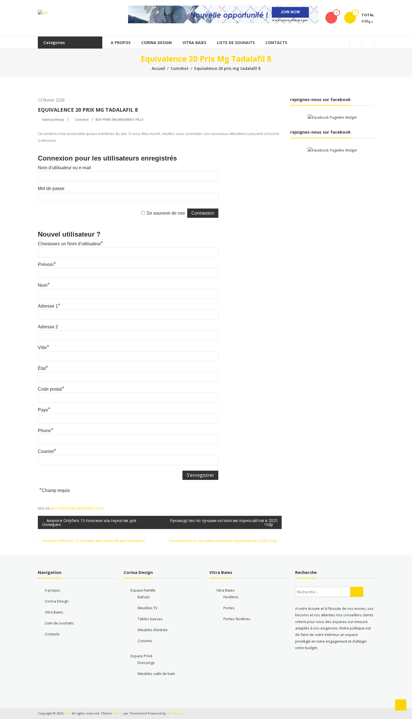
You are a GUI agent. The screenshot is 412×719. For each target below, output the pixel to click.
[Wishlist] (331, 17)
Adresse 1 (49, 306)
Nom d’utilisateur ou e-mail (64, 167)
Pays (44, 409)
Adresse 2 (48, 326)
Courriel (47, 451)
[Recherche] (356, 592)
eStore (118, 713)
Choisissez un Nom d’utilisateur (70, 243)
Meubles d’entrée (153, 629)
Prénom (47, 264)
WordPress (175, 713)
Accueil (158, 68)
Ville (43, 347)
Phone (46, 430)
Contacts (276, 42)
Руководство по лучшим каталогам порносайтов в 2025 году (223, 522)
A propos (121, 42)
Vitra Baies (194, 42)
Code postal (51, 389)
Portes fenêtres (236, 618)
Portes (229, 607)
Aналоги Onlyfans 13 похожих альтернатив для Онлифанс (89, 522)
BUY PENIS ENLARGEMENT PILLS (119, 119)
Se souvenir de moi (166, 213)
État (43, 368)
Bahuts (144, 596)
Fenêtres (231, 596)
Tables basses (150, 618)
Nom (44, 285)
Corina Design (156, 42)
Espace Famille (143, 590)
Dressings (146, 662)
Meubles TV (148, 607)
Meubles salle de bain (156, 673)
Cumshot (180, 68)
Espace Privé (141, 655)
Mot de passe (51, 188)
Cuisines (145, 640)
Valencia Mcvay (53, 119)
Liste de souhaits (236, 42)
